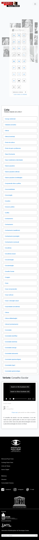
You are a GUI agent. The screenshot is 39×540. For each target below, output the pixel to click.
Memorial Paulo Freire (7, 459)
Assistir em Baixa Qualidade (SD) (19, 391)
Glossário (3, 479)
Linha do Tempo (5, 466)
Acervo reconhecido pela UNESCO (19, 507)
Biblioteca (4, 476)
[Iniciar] (6, 398)
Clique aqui (15, 412)
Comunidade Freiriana (7, 483)
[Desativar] (10, 398)
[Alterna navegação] (35, 4)
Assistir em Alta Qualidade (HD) (20, 387)
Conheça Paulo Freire (7, 462)
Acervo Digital (5, 469)
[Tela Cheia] (33, 398)
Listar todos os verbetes (20, 94)
